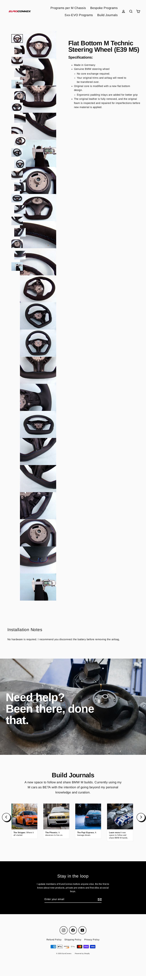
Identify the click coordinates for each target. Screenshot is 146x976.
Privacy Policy (92, 939)
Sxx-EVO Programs (79, 15)
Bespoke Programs (104, 8)
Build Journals (107, 15)
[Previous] (6, 817)
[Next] (141, 817)
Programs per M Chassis (68, 8)
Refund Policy (54, 939)
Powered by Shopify (82, 953)
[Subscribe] (99, 899)
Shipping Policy (72, 939)
